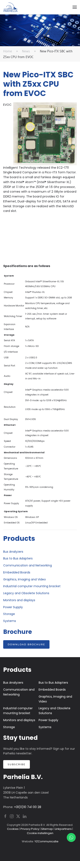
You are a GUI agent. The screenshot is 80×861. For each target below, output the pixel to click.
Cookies (13, 829)
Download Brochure (26, 644)
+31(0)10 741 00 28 (27, 807)
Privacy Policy (29, 829)
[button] (75, 7)
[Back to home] (10, 7)
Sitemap (47, 829)
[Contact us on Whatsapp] (71, 837)
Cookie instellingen (40, 833)
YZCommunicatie (46, 841)
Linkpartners (63, 829)
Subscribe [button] (16, 764)
